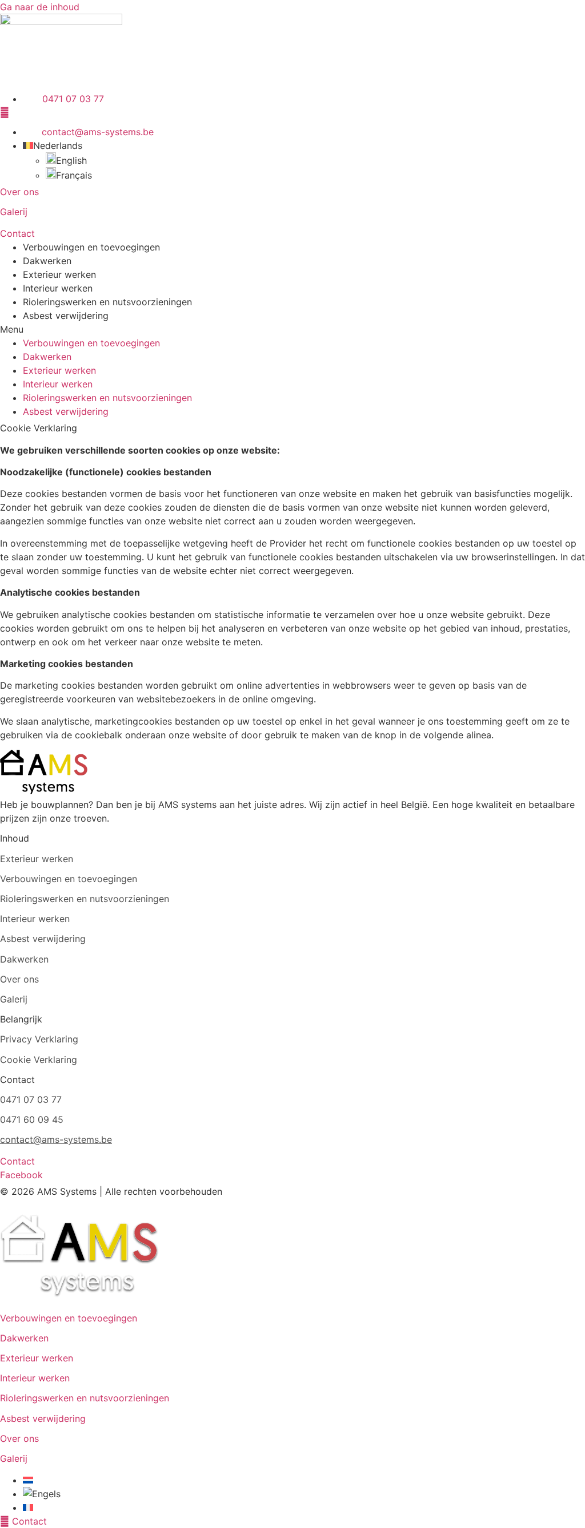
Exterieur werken (59, 274)
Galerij (13, 211)
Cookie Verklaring (38, 1059)
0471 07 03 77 (31, 1099)
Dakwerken (47, 260)
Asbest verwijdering (66, 315)
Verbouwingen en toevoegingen (91, 247)
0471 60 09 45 (31, 1119)
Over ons (19, 191)
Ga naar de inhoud (39, 7)
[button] (292, 329)
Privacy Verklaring (39, 1039)
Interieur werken (58, 288)
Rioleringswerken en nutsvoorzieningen (107, 302)
